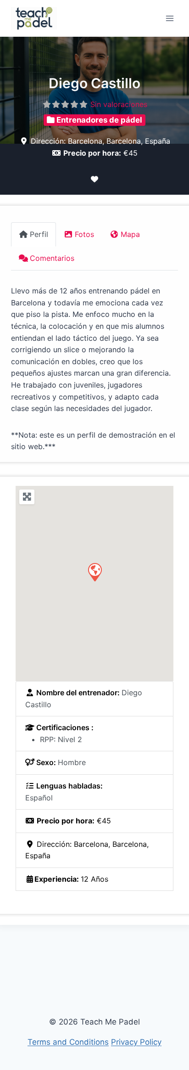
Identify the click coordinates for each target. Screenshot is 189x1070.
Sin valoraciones (118, 104)
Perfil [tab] (39, 234)
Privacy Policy (136, 1042)
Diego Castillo (94, 83)
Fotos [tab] (84, 234)
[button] (94, 572)
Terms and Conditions (68, 1042)
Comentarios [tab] (52, 258)
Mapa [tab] (130, 234)
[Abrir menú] (169, 18)
